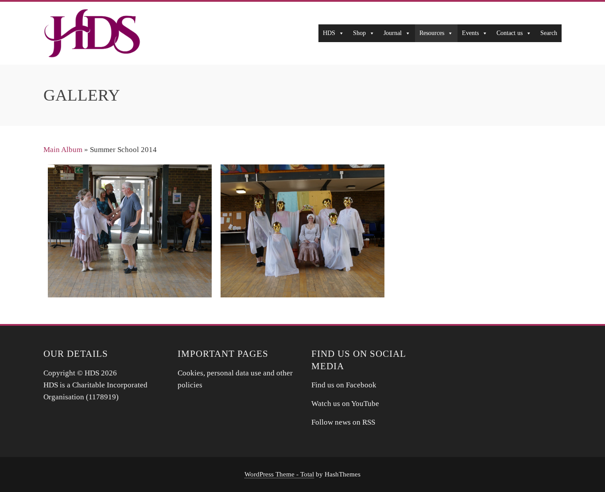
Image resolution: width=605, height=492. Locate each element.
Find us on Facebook (343, 385)
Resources (431, 33)
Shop (359, 33)
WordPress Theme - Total (279, 474)
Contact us (509, 33)
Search (548, 33)
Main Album (62, 149)
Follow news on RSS (343, 422)
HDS (329, 33)
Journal (393, 33)
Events (470, 33)
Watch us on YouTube (346, 403)
